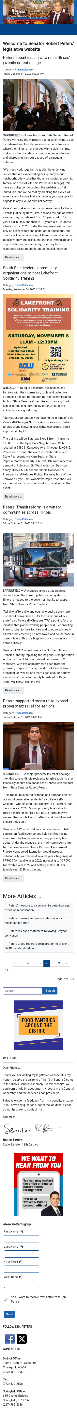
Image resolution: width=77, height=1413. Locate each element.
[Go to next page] (13, 968)
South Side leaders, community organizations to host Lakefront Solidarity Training (30, 273)
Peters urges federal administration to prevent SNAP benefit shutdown (37, 946)
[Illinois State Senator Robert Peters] (38, 12)
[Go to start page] (5, 961)
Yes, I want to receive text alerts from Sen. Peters (38, 1299)
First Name (13, 1231)
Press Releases (24, 69)
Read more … (13, 257)
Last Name (13, 1246)
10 (66, 963)
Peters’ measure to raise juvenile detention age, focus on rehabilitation (37, 908)
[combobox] (22, 990)
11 (6, 970)
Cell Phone (13, 1277)
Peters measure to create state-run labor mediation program (33, 920)
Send (9, 1314)
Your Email (13, 1262)
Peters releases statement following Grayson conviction (36, 933)
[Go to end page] (17, 968)
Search (50, 990)
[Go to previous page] (10, 961)
